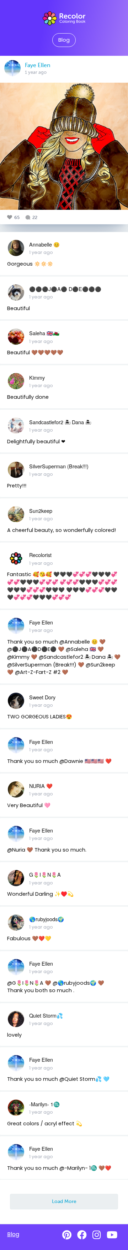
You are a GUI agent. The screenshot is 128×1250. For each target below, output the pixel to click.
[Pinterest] (66, 1235)
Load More (64, 1201)
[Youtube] (112, 1235)
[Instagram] (96, 1235)
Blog (64, 39)
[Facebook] (82, 1235)
